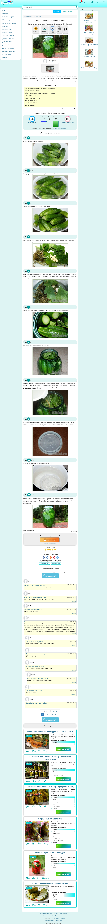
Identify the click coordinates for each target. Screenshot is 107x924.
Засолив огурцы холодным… (34, 622)
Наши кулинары (59, 916)
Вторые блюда (7, 32)
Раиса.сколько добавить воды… (38, 678)
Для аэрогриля (7, 42)
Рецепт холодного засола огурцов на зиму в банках (50, 731)
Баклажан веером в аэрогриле (89, 57)
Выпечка (5, 14)
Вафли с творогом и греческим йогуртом (89, 33)
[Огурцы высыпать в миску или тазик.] (50, 154)
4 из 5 (52, 550)
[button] (59, 31)
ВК (52, 918)
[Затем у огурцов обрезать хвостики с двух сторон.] (50, 220)
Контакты (45, 916)
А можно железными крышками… (36, 597)
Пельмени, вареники (9, 17)
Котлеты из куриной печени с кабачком (89, 45)
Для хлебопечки (7, 45)
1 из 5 (45, 550)
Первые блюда (7, 29)
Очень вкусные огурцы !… (35, 641)
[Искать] (76, 7)
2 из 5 (48, 550)
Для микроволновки (9, 51)
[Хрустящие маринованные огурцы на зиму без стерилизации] (37, 770)
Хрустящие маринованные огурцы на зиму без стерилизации (50, 758)
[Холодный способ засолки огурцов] (50, 46)
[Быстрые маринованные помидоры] (37, 865)
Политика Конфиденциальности (53, 920)
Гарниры (5, 26)
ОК (54, 918)
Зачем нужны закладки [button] (50, 543)
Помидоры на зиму (67, 11)
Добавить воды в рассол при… (36, 654)
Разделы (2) (69, 24)
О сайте (51, 916)
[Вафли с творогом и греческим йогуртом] (89, 28)
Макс (57, 918)
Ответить (73, 589)
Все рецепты (57, 11)
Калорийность (49, 24)
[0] (53, 30)
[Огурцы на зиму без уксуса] (37, 831)
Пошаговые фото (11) (59, 24)
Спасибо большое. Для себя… (36, 703)
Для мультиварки (8, 48)
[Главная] (7, 3)
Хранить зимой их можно (33, 609)
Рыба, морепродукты (9, 23)
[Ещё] (75, 11)
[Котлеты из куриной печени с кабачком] (89, 40)
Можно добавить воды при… (36, 666)
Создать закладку (51, 540)
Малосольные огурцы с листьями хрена (50, 883)
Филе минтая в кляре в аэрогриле (89, 21)
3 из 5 (50, 550)
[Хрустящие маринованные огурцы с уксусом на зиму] (37, 796)
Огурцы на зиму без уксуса (50, 818)
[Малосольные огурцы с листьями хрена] (37, 894)
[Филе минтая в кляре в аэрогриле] (89, 16)
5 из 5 (55, 550)
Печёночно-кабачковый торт (89, 68)
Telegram (62, 918)
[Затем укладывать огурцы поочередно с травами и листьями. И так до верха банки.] (50, 325)
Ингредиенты (41, 24)
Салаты (5, 10)
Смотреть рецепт (63, 749)
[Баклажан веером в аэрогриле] (89, 52)
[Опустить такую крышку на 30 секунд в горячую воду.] (50, 478)
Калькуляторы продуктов (60, 913)
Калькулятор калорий (46, 913)
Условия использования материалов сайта (54, 922)
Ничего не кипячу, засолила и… (35, 585)
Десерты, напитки (8, 38)
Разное (4, 57)
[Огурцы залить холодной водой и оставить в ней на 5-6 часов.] (50, 187)
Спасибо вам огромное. (34, 691)
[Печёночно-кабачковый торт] (89, 64)
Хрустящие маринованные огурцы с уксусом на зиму (50, 786)
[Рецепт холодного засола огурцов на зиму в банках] (37, 741)
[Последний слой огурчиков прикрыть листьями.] (50, 361)
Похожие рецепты (32, 24)
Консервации (6, 54)
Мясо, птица (6, 20)
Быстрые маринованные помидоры (50, 852)
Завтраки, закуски (8, 35)
